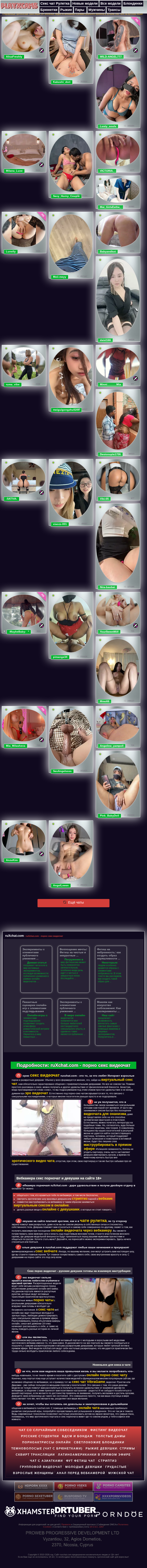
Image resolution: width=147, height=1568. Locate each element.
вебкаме (105, 1199)
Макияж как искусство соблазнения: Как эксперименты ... (109, 1006)
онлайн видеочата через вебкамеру (81, 1230)
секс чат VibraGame (88, 1382)
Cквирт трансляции (35, 1454)
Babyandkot (108, 251)
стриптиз (79, 1199)
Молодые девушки (83, 1466)
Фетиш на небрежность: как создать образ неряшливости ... (109, 954)
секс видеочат (45, 1075)
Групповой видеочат (41, 1466)
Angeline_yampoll (111, 745)
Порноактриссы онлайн (46, 1442)
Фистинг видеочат (109, 1430)
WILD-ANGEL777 (111, 56)
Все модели (110, 3)
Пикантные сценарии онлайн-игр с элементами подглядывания (34, 1006)
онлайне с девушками (60, 1209)
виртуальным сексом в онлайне (41, 1205)
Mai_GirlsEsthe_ (110, 206)
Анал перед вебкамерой (81, 1473)
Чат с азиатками (46, 1460)
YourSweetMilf (109, 631)
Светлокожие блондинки (99, 1442)
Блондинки (132, 3)
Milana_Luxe (14, 170)
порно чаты (43, 1300)
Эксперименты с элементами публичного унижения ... (33, 954)
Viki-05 (104, 498)
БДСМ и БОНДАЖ (77, 1436)
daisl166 (105, 340)
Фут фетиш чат (80, 1460)
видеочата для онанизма (105, 1114)
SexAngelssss (62, 771)
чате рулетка (93, 1220)
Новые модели (85, 3)
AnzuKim (12, 860)
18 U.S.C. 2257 (97, 1527)
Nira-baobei (107, 587)
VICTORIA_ (107, 170)
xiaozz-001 (60, 524)
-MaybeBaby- (17, 631)
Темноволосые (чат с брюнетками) (46, 1448)
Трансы (114, 10)
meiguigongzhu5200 (66, 409)
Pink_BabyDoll (109, 815)
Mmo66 (104, 701)
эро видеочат (36, 1093)
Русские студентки (40, 1436)
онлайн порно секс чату (107, 1375)
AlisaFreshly (14, 56)
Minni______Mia (110, 384)
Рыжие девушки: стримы (110, 1448)
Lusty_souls (108, 126)
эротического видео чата (33, 1161)
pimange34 (60, 656)
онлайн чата (89, 1408)
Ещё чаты (75, 902)
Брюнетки (48, 10)
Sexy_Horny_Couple (66, 196)
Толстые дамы (111, 1436)
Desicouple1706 (110, 454)
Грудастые (116, 1466)
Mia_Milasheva (15, 745)
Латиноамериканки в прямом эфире (94, 1454)
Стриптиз (107, 1460)
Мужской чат (121, 1473)
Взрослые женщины (33, 1473)
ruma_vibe (13, 384)
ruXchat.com (14, 935)
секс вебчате (46, 1251)
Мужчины (96, 10)
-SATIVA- (11, 498)
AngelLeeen (61, 885)
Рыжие (66, 10)
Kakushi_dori (61, 81)
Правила (66, 1524)
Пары (79, 10)
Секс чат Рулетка (54, 3)
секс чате (46, 1309)
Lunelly (11, 251)
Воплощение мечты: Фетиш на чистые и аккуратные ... (73, 952)
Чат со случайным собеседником (53, 1430)
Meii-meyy (59, 276)
